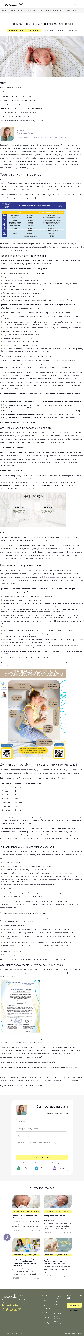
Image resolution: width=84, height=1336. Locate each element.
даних (42, 244)
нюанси (71, 552)
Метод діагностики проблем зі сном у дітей (17, 96)
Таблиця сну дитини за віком (11, 88)
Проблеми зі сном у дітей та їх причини (15, 92)
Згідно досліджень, (51, 577)
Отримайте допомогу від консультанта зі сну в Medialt (21, 121)
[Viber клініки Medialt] (7, 1309)
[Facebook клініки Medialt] (15, 1309)
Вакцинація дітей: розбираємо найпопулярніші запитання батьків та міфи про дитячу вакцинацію (25, 1262)
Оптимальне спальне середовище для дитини (18, 100)
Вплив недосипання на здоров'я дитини (15, 117)
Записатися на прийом (75, 1306)
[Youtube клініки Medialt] (19, 1309)
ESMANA (4, 665)
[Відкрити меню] (80, 4)
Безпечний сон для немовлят (11, 104)
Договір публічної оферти (12, 1305)
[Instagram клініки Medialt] (11, 1309)
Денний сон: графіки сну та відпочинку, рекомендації (21, 108)
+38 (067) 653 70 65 (74, 1296)
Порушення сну (9, 342)
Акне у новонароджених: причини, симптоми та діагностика (54, 1218)
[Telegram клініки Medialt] (3, 1309)
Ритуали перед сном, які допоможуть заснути (18, 112)
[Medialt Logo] (13, 1296)
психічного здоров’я (19, 158)
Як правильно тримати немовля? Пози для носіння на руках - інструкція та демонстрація (57, 1261)
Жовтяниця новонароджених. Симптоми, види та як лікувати (25, 1217)
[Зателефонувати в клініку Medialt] (74, 4)
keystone (79, 1333)
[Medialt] (12, 4)
